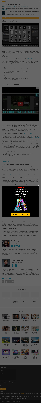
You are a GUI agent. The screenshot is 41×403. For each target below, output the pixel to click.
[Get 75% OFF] (20, 201)
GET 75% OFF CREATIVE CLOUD (21, 214)
